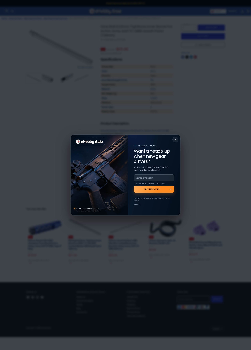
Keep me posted (152, 189)
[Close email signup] (175, 139)
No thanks (137, 204)
